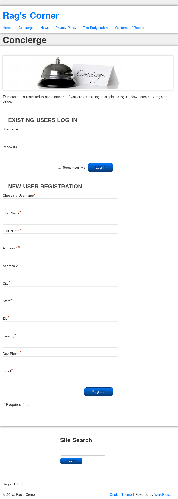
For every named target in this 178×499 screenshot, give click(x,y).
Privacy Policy (66, 27)
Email (8, 371)
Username (10, 129)
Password (10, 147)
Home (7, 27)
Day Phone (12, 353)
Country (9, 336)
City (6, 283)
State (8, 301)
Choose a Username (19, 195)
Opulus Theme (121, 494)
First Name (12, 213)
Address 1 (11, 248)
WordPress (162, 494)
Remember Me (74, 167)
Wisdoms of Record (129, 27)
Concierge (26, 27)
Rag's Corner (31, 15)
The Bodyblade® (95, 27)
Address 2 (10, 266)
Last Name (12, 231)
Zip (6, 318)
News (45, 27)
